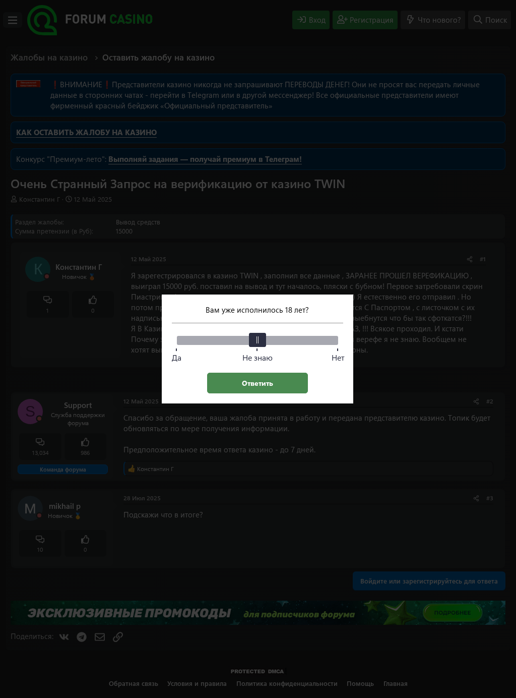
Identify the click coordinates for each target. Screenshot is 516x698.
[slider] (257, 340)
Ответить (257, 383)
